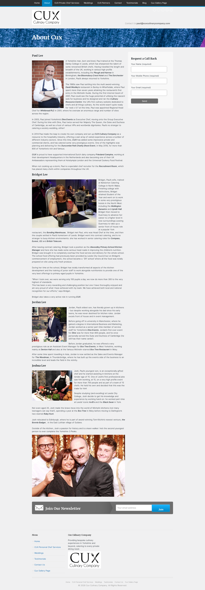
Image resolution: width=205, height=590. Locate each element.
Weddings (88, 3)
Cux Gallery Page (159, 3)
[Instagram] (158, 10)
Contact (118, 3)
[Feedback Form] (171, 10)
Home (37, 3)
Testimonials (132, 3)
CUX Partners (103, 3)
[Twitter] (154, 10)
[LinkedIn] (163, 10)
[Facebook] (167, 10)
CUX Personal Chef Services (47, 547)
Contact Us (39, 564)
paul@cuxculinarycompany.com (153, 23)
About (47, 3)
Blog (144, 3)
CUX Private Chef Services (66, 3)
